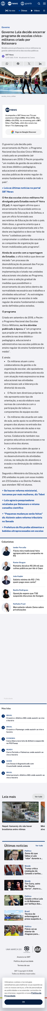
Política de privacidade (23, 961)
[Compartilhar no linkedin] (40, 64)
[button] (20, 819)
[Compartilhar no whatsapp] (7, 64)
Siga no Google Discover (25, 132)
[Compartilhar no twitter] (29, 64)
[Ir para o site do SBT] (37, 949)
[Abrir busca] (39, 3)
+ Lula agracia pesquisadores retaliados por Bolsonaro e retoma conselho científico (20, 504)
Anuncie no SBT (23, 957)
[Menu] (44, 3)
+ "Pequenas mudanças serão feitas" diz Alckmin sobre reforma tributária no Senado (22, 517)
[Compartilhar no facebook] (18, 64)
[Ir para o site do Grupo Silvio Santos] (19, 949)
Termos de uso (23, 965)
